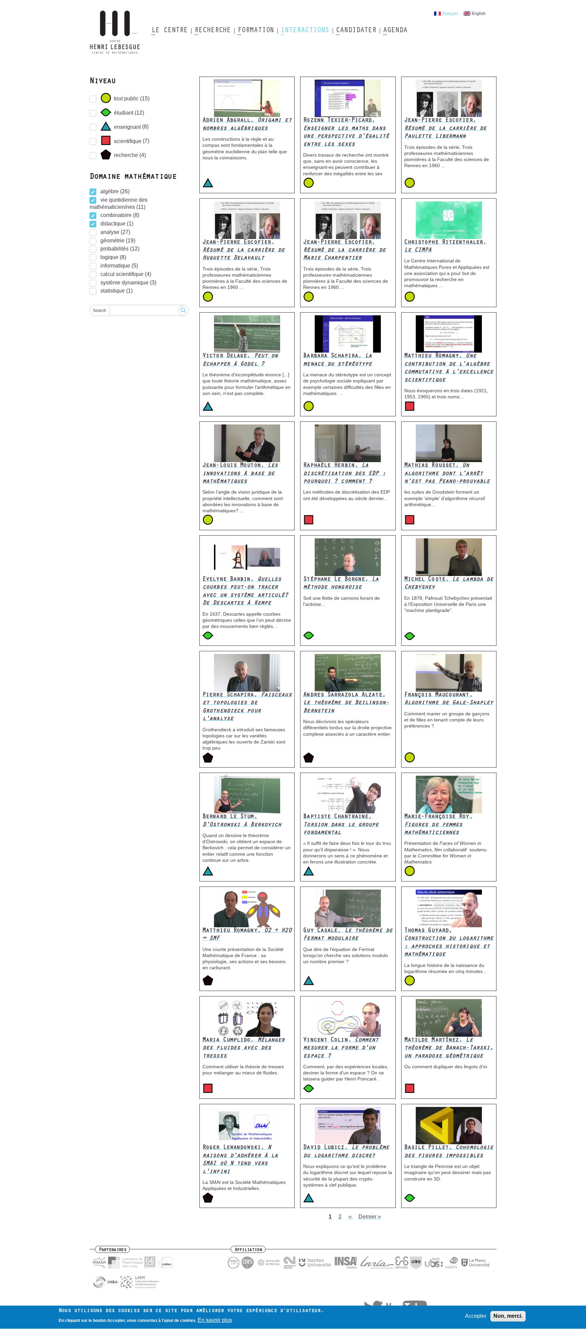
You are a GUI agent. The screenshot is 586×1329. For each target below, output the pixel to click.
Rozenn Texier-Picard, (346, 132)
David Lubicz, (346, 1152)
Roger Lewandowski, (240, 1160)
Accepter (475, 1316)
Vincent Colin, (340, 1048)
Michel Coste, (448, 584)
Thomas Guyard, (448, 943)
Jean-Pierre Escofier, (445, 129)
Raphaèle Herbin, (344, 474)
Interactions (304, 31)
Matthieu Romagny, (448, 368)
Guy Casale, (347, 935)
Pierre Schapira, (247, 707)
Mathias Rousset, (447, 474)
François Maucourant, (448, 699)
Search (99, 310)
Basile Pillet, (448, 1152)
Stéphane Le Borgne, (340, 584)
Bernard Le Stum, (241, 821)
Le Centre (169, 31)
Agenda (395, 31)
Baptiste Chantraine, (340, 825)
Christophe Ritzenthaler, (445, 247)
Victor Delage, (240, 360)
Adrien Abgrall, (247, 125)
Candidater (356, 31)
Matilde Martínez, (448, 1048)
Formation (255, 31)
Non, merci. (508, 1316)
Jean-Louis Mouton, (240, 474)
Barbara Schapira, (337, 360)
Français (450, 13)
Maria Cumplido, (243, 1048)
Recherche (212, 31)
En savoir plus (215, 1320)
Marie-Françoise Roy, (438, 825)
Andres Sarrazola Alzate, (346, 703)
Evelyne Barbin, (245, 592)
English (479, 13)
